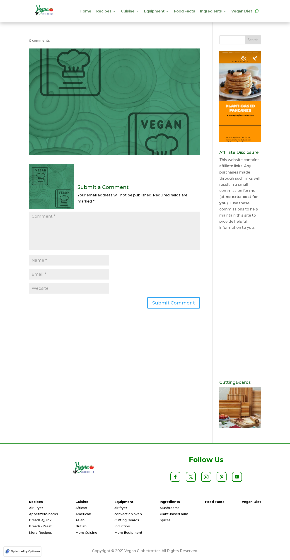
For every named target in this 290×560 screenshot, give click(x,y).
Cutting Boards (126, 520)
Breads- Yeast (40, 526)
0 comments (39, 41)
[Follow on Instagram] (206, 477)
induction (122, 526)
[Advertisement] (240, 306)
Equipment (154, 11)
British (81, 526)
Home (85, 11)
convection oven (128, 514)
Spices (165, 520)
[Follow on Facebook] (175, 477)
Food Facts (184, 11)
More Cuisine (86, 533)
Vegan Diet (241, 11)
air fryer (120, 508)
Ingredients (211, 11)
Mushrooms (169, 508)
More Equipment (128, 533)
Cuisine (128, 11)
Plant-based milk (174, 514)
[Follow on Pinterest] (222, 477)
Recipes (103, 11)
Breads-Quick (40, 520)
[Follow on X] (191, 477)
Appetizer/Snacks (43, 514)
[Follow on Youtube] (237, 477)
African (81, 508)
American (83, 514)
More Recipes (40, 533)
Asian (80, 520)
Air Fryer (36, 508)
